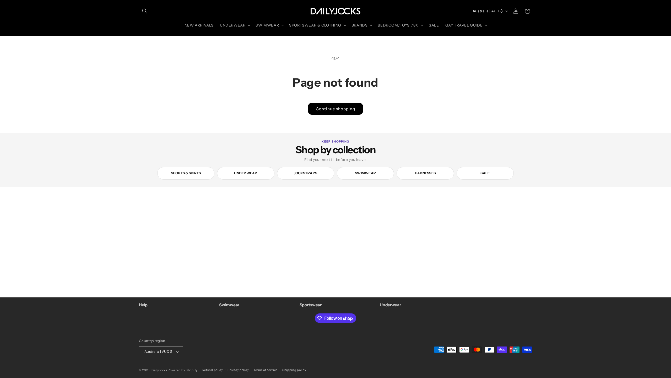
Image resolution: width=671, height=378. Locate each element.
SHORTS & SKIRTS (186, 173)
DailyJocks (159, 370)
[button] (144, 11)
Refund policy (212, 370)
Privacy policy (238, 370)
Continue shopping (335, 108)
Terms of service (265, 370)
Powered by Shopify (183, 370)
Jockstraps (305, 173)
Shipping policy (294, 370)
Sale (485, 173)
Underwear (245, 173)
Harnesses (425, 173)
